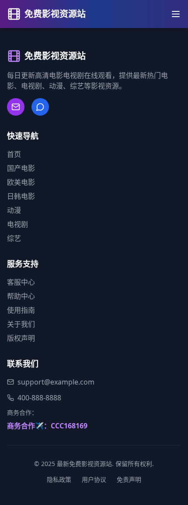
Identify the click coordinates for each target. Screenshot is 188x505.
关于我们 (21, 324)
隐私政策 (59, 479)
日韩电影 (21, 196)
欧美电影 (21, 182)
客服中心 (21, 282)
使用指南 (21, 310)
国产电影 (21, 168)
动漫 (14, 210)
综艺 (14, 238)
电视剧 (17, 224)
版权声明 (21, 338)
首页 (14, 154)
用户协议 (94, 479)
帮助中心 (21, 296)
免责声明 (129, 479)
